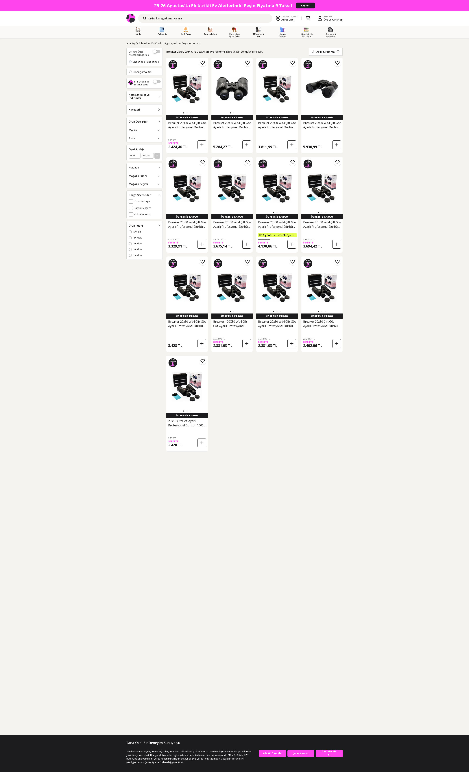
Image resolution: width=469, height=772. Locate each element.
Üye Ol (327, 19)
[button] (184, 113)
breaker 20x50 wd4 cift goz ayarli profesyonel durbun (170, 43)
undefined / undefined (146, 61)
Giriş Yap (337, 19)
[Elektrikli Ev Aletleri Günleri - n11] (234, 5)
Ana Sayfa (132, 43)
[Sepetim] (307, 18)
